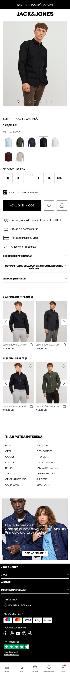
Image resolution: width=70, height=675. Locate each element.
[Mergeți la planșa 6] (46, 101)
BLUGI (8, 445)
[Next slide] (64, 322)
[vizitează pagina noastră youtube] (18, 634)
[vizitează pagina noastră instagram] (12, 634)
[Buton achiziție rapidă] (31, 345)
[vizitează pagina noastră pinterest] (24, 634)
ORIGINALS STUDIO (16, 479)
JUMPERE (42, 479)
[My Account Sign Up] (35, 529)
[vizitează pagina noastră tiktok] (30, 634)
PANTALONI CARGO (47, 468)
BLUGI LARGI (44, 484)
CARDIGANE (12, 484)
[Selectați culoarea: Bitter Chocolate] (8, 156)
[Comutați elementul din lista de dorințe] (49, 205)
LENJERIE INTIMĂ (46, 473)
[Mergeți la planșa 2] (24, 101)
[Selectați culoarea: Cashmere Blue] (8, 142)
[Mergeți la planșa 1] (18, 101)
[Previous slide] (6, 322)
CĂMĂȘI (9, 456)
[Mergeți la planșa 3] (29, 101)
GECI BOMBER (44, 451)
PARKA (8, 468)
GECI (8, 451)
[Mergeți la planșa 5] (40, 101)
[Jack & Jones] (35, 15)
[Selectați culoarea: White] (55, 142)
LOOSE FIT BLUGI (46, 462)
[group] (18, 326)
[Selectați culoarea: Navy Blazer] (31, 142)
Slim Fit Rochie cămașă (20, 119)
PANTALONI (43, 445)
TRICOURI (10, 473)
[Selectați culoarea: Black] (43, 142)
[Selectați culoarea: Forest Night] (20, 142)
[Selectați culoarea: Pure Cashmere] (20, 156)
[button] (8, 178)
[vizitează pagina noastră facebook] (5, 634)
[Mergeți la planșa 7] (52, 101)
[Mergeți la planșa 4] (35, 101)
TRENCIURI (43, 456)
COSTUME (10, 462)
